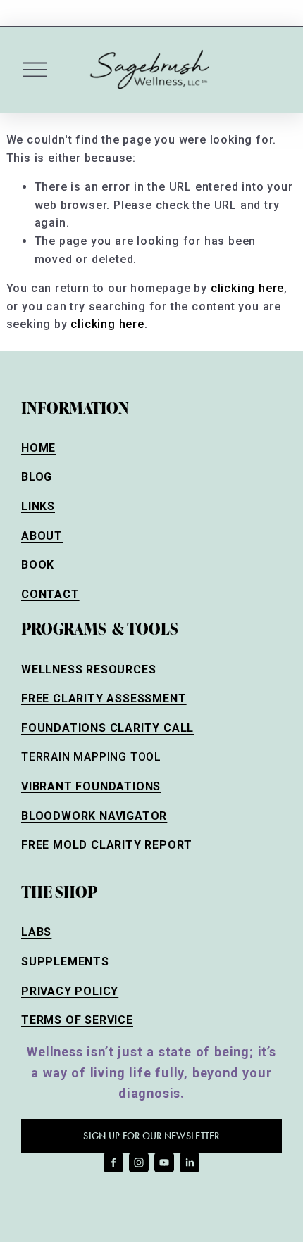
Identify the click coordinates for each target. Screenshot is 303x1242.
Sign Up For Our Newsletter (151, 1136)
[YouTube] (164, 1162)
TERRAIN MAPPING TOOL (91, 756)
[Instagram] (139, 1162)
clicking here (247, 288)
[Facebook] (113, 1162)
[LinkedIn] (189, 1162)
